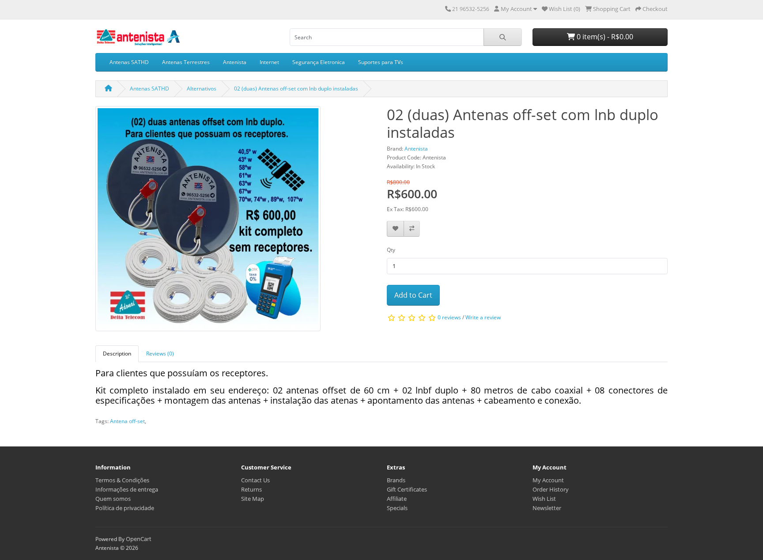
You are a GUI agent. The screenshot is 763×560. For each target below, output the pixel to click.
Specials (397, 508)
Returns (251, 489)
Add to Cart (413, 295)
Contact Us (255, 480)
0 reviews (449, 317)
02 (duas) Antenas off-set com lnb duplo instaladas (296, 88)
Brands (396, 480)
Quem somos (113, 499)
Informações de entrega (126, 489)
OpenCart (138, 539)
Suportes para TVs (380, 62)
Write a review (483, 317)
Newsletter (547, 508)
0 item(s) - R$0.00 (604, 37)
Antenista (234, 62)
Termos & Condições (122, 480)
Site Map (252, 499)
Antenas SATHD (129, 62)
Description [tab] (117, 353)
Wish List (544, 499)
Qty (391, 250)
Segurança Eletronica (318, 62)
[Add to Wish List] (395, 229)
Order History (551, 489)
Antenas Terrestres (186, 62)
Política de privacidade (124, 508)
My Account (548, 480)
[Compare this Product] (412, 229)
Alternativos (201, 88)
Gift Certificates (407, 489)
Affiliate (397, 499)
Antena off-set (127, 421)
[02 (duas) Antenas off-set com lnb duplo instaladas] (208, 221)
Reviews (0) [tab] (160, 353)
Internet (269, 62)
